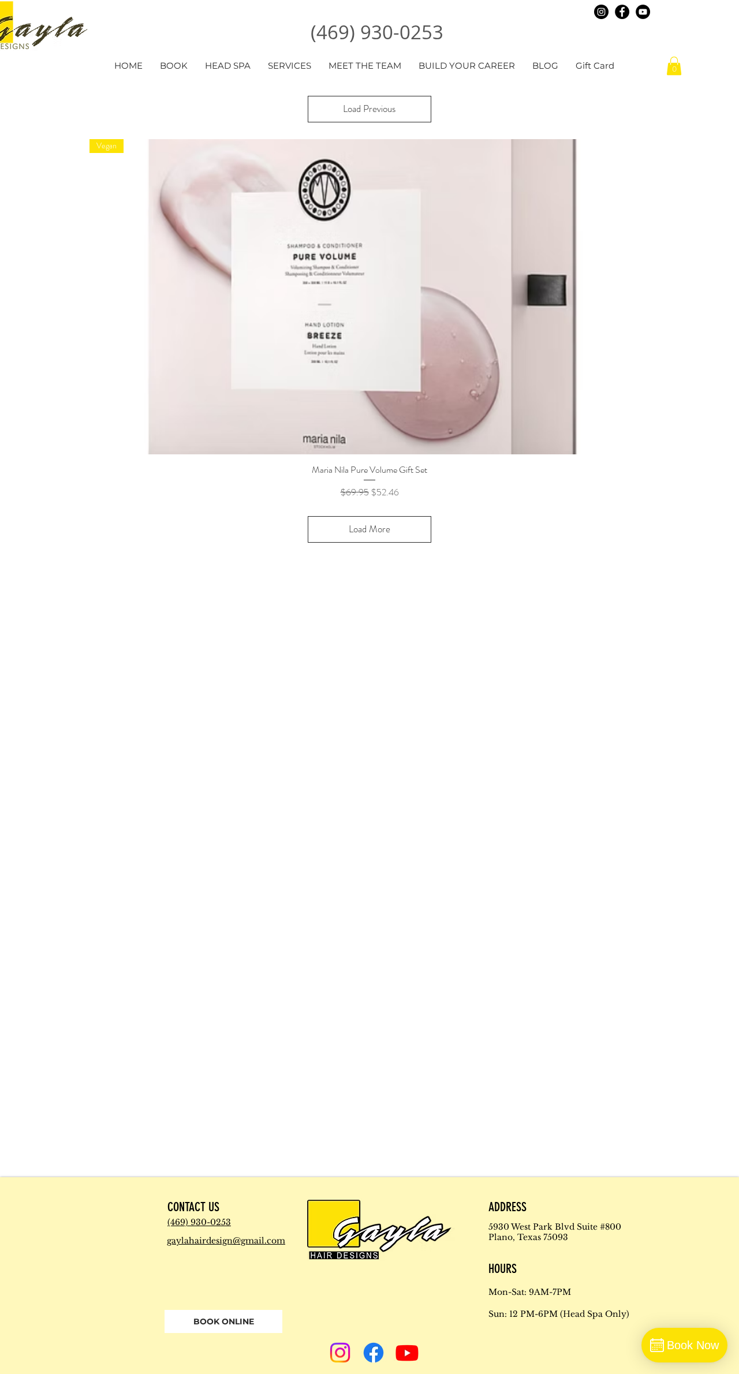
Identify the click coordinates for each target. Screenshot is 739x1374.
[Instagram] (340, 1352)
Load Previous (369, 108)
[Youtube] (407, 1352)
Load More (369, 529)
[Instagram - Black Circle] (601, 12)
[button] (674, 66)
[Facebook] (373, 1352)
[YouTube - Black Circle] (643, 12)
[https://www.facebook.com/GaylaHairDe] (622, 12)
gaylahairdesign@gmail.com (226, 1240)
